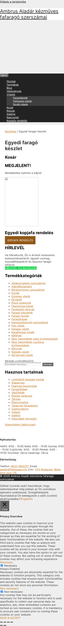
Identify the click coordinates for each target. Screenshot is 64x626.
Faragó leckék (20, 315)
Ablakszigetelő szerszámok (28, 283)
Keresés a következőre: (19, 361)
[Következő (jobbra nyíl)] (4, 625)
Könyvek (16, 348)
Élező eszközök (21, 302)
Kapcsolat (13, 117)
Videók (11, 94)
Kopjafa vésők (20, 351)
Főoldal (11, 81)
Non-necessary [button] (9, 588)
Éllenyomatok (19, 402)
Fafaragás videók (22, 101)
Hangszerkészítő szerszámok (29, 322)
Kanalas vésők (20, 329)
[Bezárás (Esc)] (11, 622)
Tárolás (16, 399)
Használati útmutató (24, 418)
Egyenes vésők (20, 296)
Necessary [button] (6, 562)
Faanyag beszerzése (24, 386)
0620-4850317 (20, 466)
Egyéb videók (20, 104)
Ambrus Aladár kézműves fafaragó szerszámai (29, 14)
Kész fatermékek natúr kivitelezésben (34, 338)
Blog (9, 88)
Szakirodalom (20, 408)
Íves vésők (18, 325)
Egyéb (15, 293)
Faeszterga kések (22, 306)
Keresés (48, 364)
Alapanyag (18, 382)
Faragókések (19, 319)
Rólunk (11, 110)
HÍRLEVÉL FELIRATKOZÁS (21, 268)
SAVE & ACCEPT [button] (10, 617)
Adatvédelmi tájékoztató (20, 424)
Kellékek (16, 335)
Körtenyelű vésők (22, 355)
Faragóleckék (20, 97)
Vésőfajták (18, 392)
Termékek (13, 84)
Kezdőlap (10, 131)
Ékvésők (16, 299)
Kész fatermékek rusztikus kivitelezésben (27, 343)
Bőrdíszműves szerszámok (28, 289)
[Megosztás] (8, 622)
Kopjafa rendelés (17, 120)
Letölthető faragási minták (27, 379)
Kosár (10, 107)
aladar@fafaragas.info (14, 469)
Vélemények (14, 91)
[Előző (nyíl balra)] (1, 625)
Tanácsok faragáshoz (24, 405)
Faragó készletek (22, 312)
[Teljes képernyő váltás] (4, 622)
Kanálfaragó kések (22, 332)
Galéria (11, 114)
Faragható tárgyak (22, 309)
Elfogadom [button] (26, 499)
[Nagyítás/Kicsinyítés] (1, 622)
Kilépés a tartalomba (13, 1)
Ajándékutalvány (21, 286)
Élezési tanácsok (21, 395)
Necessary (10, 565)
